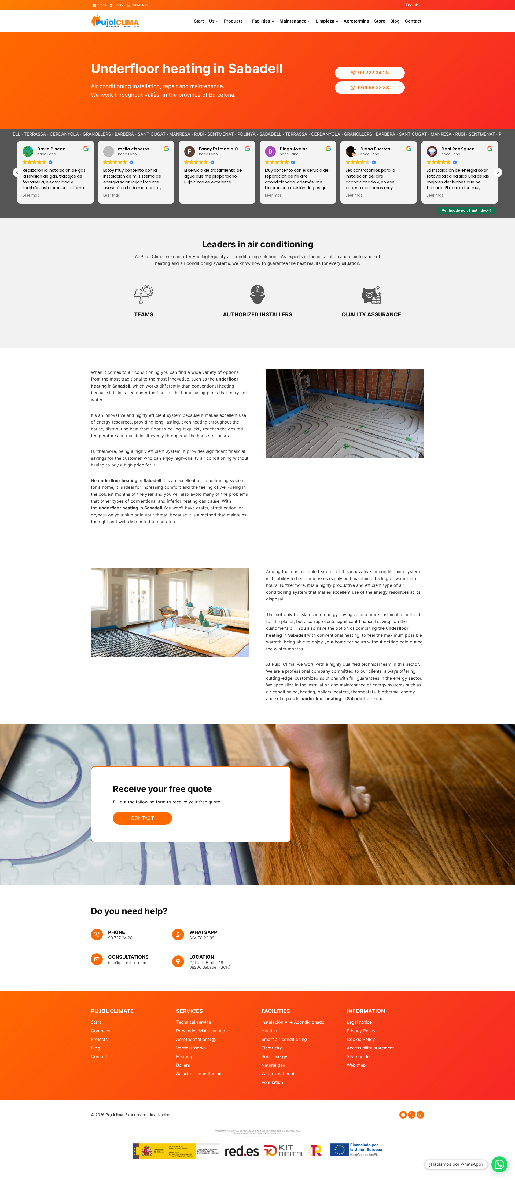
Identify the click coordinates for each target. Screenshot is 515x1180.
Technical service (193, 1022)
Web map (356, 1065)
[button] (498, 172)
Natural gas (273, 1065)
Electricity (272, 1048)
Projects (99, 1039)
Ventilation (272, 1082)
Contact (413, 21)
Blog (395, 21)
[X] (411, 1115)
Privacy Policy (361, 1030)
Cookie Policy (361, 1039)
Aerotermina (356, 21)
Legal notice (359, 1022)
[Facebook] (403, 1115)
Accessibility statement (370, 1048)
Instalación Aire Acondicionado (293, 1022)
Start (199, 21)
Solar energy (274, 1056)
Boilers (183, 1065)
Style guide (358, 1056)
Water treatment (278, 1073)
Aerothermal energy (196, 1039)
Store (379, 21)
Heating (184, 1056)
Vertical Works (191, 1048)
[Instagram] (420, 1115)
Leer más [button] (87, 195)
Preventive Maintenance (200, 1030)
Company (101, 1030)
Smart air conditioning (199, 1073)
